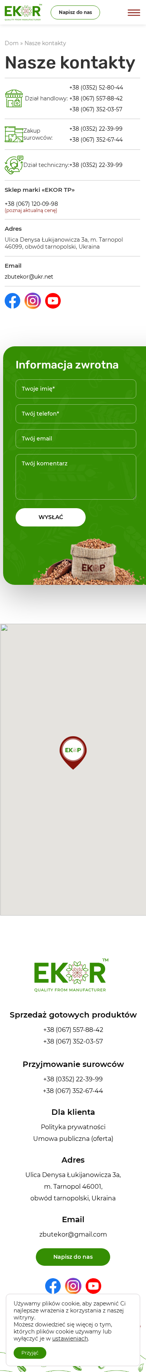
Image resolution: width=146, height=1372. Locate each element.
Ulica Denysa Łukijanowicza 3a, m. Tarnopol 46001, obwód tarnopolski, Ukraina (73, 1186)
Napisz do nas (75, 12)
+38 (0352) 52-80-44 (96, 87)
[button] (73, 753)
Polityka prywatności (73, 1127)
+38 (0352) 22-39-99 (96, 128)
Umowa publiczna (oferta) (73, 1138)
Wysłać (51, 517)
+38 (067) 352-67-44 (96, 139)
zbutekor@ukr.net (29, 276)
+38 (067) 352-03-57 (95, 109)
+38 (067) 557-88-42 (96, 98)
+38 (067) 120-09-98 (31, 203)
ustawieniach (70, 1338)
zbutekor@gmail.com (73, 1234)
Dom (12, 43)
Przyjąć (30, 1353)
